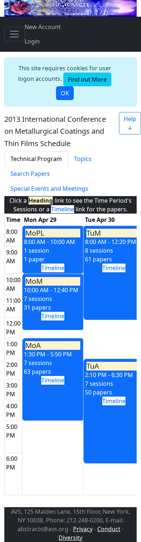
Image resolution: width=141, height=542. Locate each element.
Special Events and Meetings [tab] (49, 189)
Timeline (52, 268)
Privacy (83, 529)
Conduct (108, 529)
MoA (33, 345)
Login (32, 41)
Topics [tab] (82, 159)
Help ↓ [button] (130, 123)
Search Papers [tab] (30, 174)
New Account (43, 27)
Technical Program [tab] (36, 159)
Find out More (87, 79)
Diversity (70, 538)
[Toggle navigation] (14, 34)
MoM (34, 281)
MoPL (34, 233)
